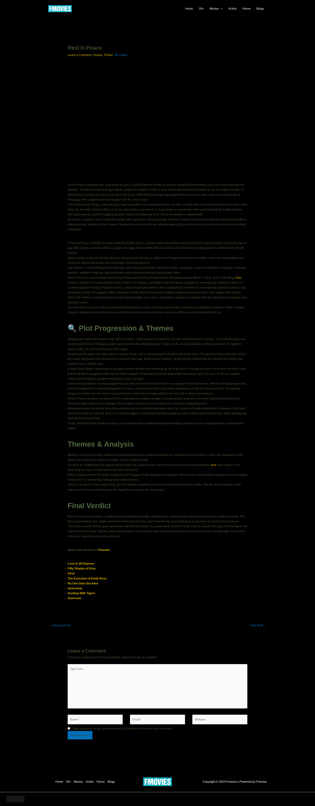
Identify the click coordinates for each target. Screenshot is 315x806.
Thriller (108, 55)
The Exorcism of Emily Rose (87, 578)
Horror (246, 8)
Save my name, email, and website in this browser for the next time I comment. (123, 728)
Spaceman (75, 588)
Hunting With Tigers (81, 593)
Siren (71, 573)
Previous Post (59, 625)
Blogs (260, 8)
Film (238, 277)
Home (189, 8)
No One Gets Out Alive (83, 583)
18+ (201, 8)
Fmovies (104, 549)
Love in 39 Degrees (81, 563)
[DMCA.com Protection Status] (15, 798)
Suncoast (74, 598)
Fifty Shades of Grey (82, 568)
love (213, 464)
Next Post (258, 625)
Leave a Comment (79, 55)
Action (232, 8)
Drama (98, 55)
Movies (214, 8)
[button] (221, 8)
